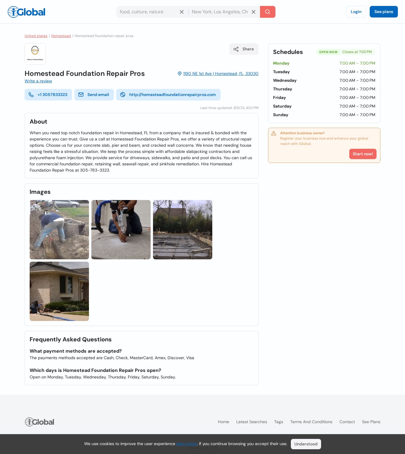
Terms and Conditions (311, 421)
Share (248, 49)
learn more (186, 443)
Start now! (363, 153)
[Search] (267, 12)
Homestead (61, 35)
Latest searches (251, 421)
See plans (383, 11)
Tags (278, 421)
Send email (98, 94)
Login (356, 11)
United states (36, 35)
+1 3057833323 (52, 94)
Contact (347, 421)
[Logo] (26, 12)
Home (223, 421)
